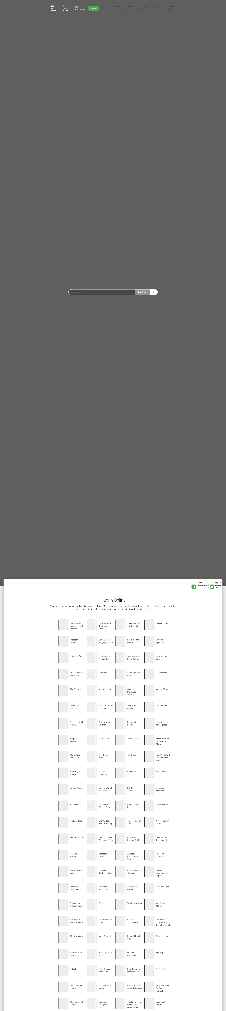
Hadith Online (53, 9)
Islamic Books (66, 9)
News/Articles (80, 9)
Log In (93, 8)
